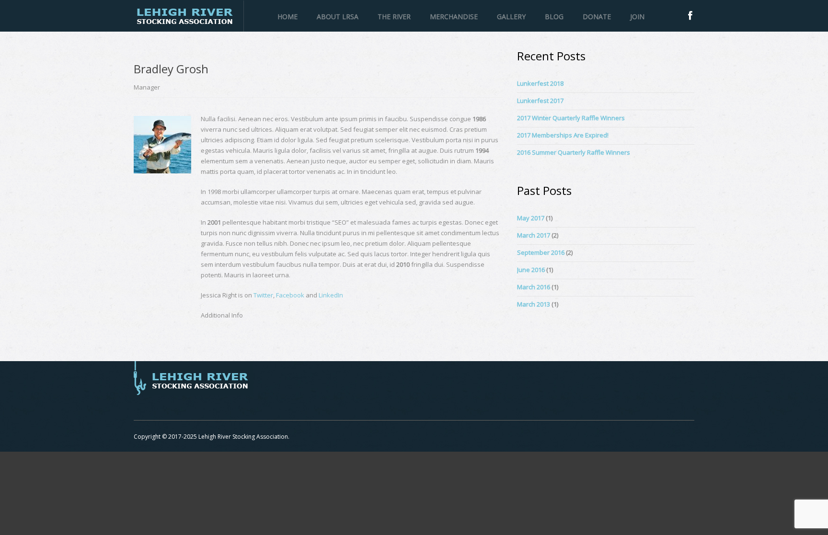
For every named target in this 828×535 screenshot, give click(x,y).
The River (394, 16)
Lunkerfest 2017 (540, 100)
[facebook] (690, 15)
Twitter (263, 295)
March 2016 (533, 287)
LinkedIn (331, 295)
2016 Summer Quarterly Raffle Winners (573, 152)
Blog (554, 16)
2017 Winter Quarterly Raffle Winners (571, 118)
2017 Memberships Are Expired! (563, 135)
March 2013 (533, 304)
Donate (597, 16)
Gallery (511, 16)
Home (287, 16)
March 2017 (533, 235)
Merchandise (454, 16)
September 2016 (540, 252)
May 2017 (530, 218)
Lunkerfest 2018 (540, 83)
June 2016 (531, 269)
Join (637, 16)
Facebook (290, 295)
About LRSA (337, 16)
